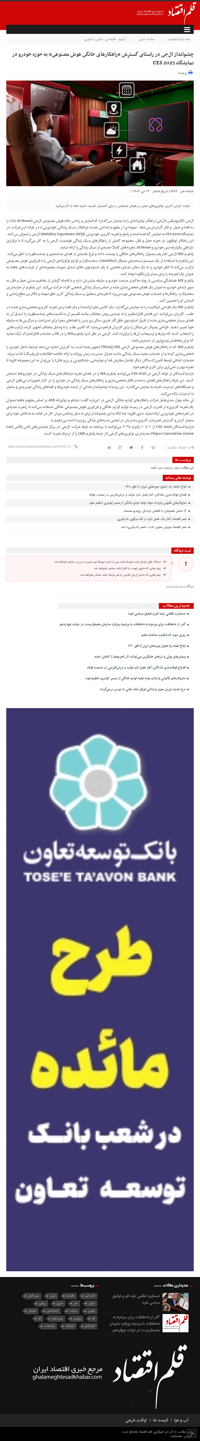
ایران (52, 1296)
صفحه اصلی (147, 39)
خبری (60, 1303)
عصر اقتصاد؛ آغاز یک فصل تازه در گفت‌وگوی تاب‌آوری (152, 518)
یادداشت (49, 1326)
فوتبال (32, 1311)
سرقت (73, 1311)
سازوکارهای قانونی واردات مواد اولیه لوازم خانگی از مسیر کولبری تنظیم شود (138, 502)
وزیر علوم (57, 1318)
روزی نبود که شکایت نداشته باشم (163, 635)
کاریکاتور (90, 1326)
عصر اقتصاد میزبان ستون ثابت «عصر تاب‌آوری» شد (154, 527)
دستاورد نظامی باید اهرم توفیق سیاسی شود (157, 614)
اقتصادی (110, 39)
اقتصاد (70, 1296)
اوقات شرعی (136, 1420)
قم (93, 1318)
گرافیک (69, 1326)
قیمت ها (160, 1420)
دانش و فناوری (93, 39)
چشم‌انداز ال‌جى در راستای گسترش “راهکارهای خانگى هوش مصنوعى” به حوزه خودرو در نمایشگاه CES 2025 (103, 59)
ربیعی (42, 1303)
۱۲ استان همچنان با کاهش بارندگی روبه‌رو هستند (155, 510)
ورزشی (77, 1318)
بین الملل (33, 1296)
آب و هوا (181, 1420)
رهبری (91, 1311)
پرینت (183, 72)
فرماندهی (52, 1311)
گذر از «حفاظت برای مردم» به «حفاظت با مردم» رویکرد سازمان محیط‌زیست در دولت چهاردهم (123, 624)
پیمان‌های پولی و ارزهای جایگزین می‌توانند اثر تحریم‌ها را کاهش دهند (140, 657)
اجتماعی (90, 1296)
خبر (76, 1303)
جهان (92, 1303)
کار (39, 1318)
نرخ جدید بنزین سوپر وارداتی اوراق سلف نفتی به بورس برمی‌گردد (143, 689)
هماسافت (176, 1436)
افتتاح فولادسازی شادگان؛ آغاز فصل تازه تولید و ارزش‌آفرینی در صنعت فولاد (138, 494)
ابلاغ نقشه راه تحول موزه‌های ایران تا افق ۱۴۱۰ (157, 486)
